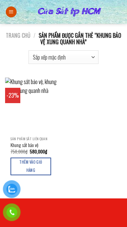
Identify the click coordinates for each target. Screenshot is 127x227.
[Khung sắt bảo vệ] (32, 105)
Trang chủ (18, 35)
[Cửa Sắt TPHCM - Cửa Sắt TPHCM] (69, 12)
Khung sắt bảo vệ (24, 145)
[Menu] (11, 12)
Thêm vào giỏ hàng (30, 166)
